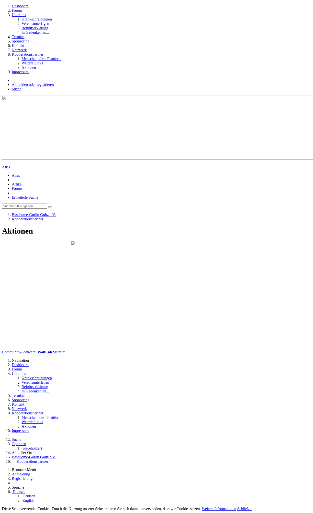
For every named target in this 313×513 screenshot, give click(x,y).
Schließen (244, 509)
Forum (17, 188)
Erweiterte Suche (25, 197)
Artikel (17, 184)
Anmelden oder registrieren (33, 84)
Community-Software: (33, 352)
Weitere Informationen (219, 509)
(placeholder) (32, 448)
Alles (6, 167)
